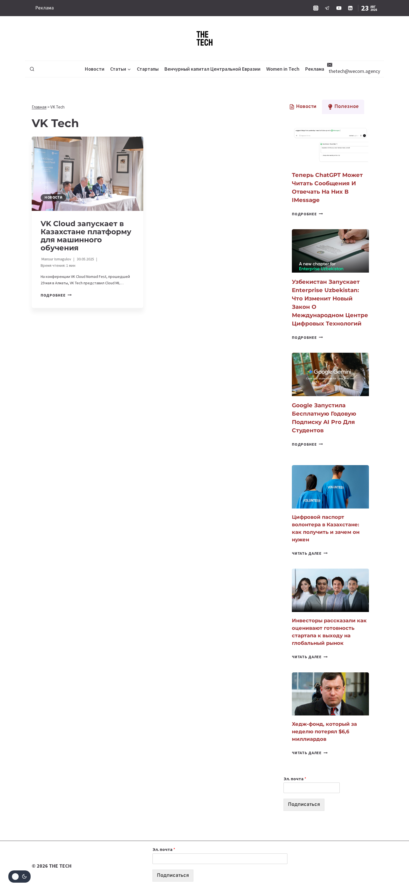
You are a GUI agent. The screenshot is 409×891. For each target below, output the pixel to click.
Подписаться (304, 804)
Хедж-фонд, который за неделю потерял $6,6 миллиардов (324, 731)
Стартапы (148, 69)
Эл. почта (295, 778)
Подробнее (56, 295)
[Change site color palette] (19, 876)
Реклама (44, 8)
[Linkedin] (350, 8)
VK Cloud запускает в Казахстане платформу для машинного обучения (86, 235)
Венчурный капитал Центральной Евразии (212, 69)
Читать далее (309, 553)
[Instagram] (316, 8)
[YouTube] (339, 8)
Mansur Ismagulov (56, 258)
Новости (94, 69)
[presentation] (87, 174)
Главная (39, 107)
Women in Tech (282, 69)
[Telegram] (327, 8)
